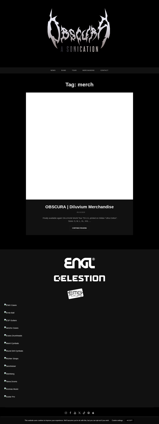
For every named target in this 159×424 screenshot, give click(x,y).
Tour (74, 70)
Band (63, 70)
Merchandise (89, 70)
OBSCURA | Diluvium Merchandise (79, 207)
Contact (104, 70)
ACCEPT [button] (129, 420)
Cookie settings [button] (117, 420)
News (53, 70)
